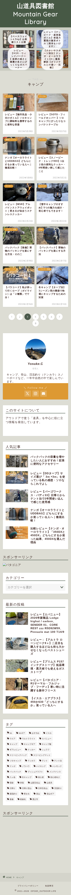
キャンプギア (29, 744)
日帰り (12, 788)
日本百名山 (43, 788)
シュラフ (45, 750)
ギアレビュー (15, 750)
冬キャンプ (26, 777)
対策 (22, 783)
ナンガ (12, 766)
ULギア (22, 733)
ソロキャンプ (15, 761)
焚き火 (27, 794)
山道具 (49, 783)
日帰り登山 (26, 788)
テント (45, 761)
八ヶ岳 (12, 777)
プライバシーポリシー (28, 886)
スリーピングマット (41, 755)
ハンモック (57, 766)
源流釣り (13, 794)
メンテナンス (55, 772)
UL (11, 733)
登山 (38, 794)
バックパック (15, 772)
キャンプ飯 (46, 744)
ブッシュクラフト (35, 772)
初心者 (41, 777)
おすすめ (35, 733)
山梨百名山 (35, 783)
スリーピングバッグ (18, 755)
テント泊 (58, 761)
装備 (11, 799)
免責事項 (49, 886)
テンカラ (31, 761)
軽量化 (23, 799)
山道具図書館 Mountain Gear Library (35, 13)
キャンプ (13, 744)
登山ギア (50, 794)
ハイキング (41, 766)
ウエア (12, 739)
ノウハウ (26, 766)
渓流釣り (58, 788)
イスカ (48, 733)
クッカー (31, 750)
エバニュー (46, 739)
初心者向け (55, 777)
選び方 (35, 799)
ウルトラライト (28, 739)
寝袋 (11, 783)
